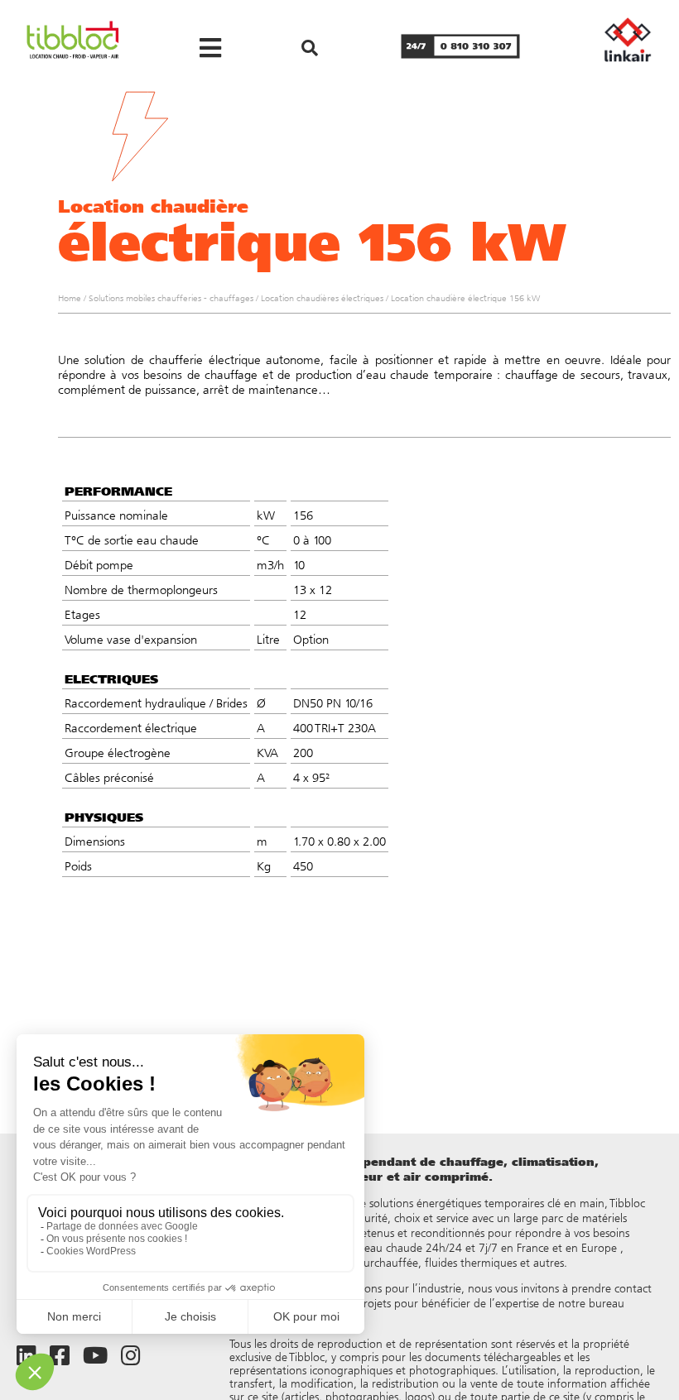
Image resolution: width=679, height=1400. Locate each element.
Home (69, 298)
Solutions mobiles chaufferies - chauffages (171, 298)
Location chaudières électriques (322, 298)
